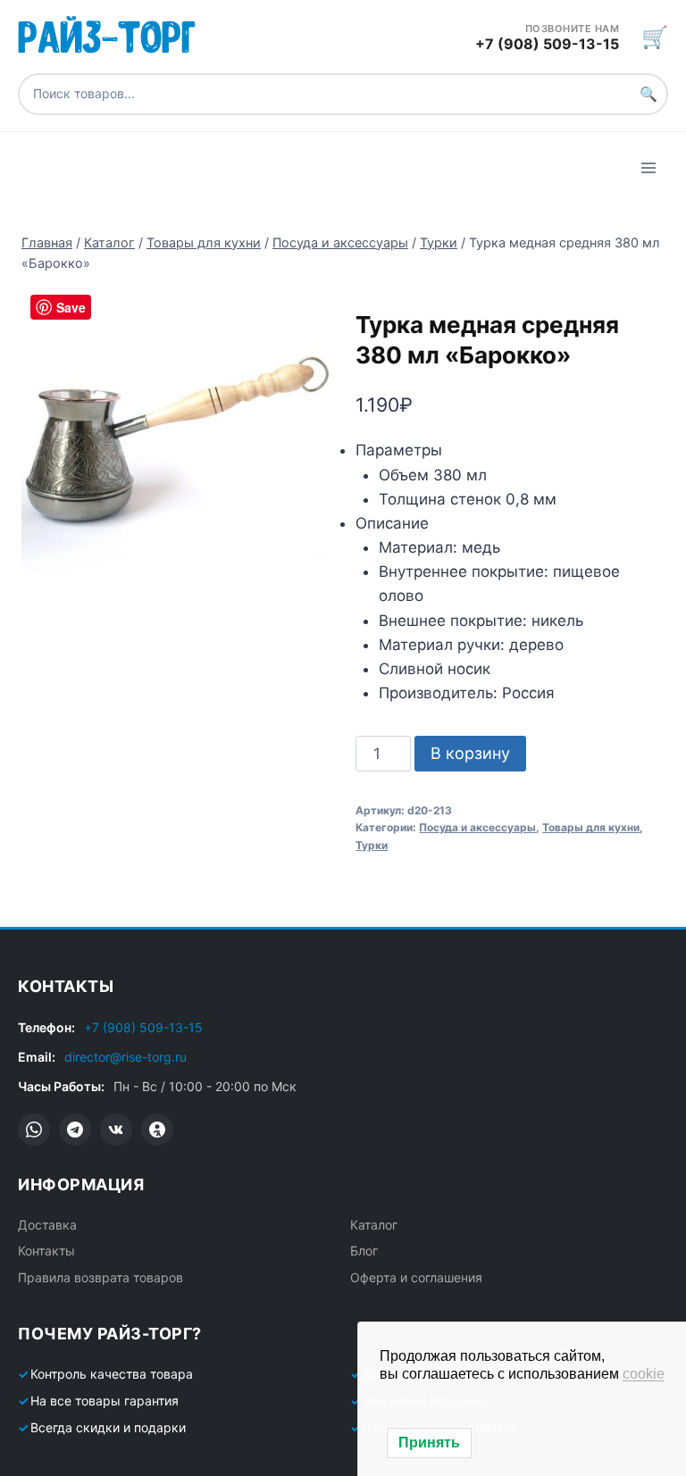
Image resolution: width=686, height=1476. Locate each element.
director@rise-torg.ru (125, 1056)
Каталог (373, 1224)
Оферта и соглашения (416, 1277)
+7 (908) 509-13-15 (143, 1027)
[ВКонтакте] (116, 1129)
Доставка (47, 1224)
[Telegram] (75, 1129)
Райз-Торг (107, 33)
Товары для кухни (591, 827)
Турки (372, 845)
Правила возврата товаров (100, 1277)
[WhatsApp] (34, 1129)
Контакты (46, 1250)
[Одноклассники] (157, 1129)
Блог (364, 1250)
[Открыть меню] (648, 167)
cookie (644, 1373)
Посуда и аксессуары (477, 827)
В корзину (470, 753)
